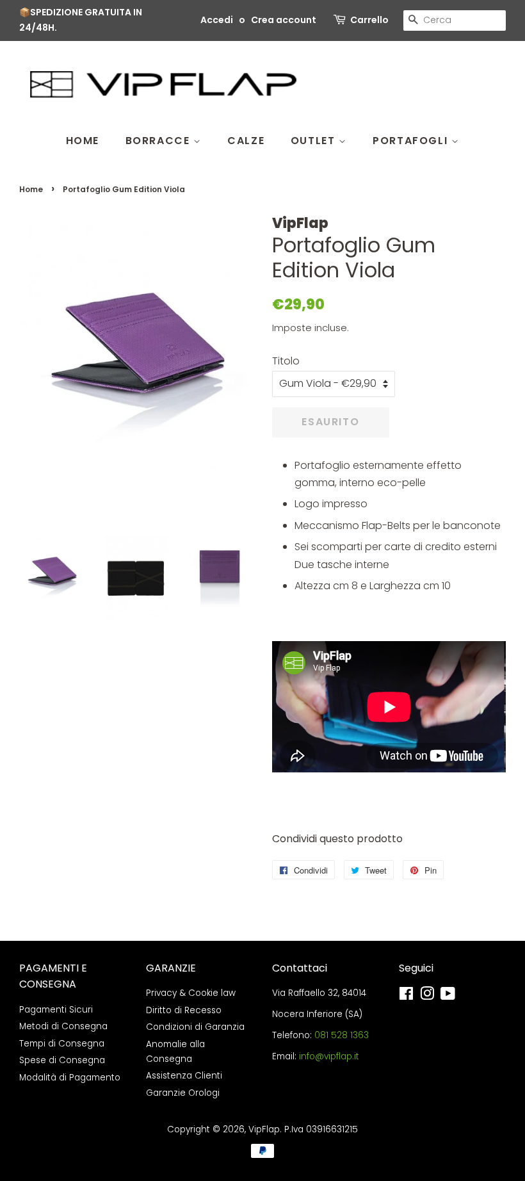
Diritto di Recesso (184, 1010)
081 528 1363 (341, 1035)
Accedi (216, 19)
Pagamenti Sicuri (56, 1010)
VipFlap (264, 1129)
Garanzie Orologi (183, 1093)
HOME (82, 140)
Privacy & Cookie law (191, 993)
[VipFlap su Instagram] (427, 996)
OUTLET (315, 140)
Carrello (369, 19)
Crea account (283, 19)
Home (31, 189)
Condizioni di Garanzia (195, 1027)
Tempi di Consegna (61, 1044)
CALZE (245, 140)
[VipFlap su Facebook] (406, 996)
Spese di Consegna (62, 1060)
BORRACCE (159, 140)
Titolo (286, 361)
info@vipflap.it (329, 1056)
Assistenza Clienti (184, 1076)
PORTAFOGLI (412, 140)
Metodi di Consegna (63, 1026)
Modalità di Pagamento (69, 1077)
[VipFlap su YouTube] (447, 996)
